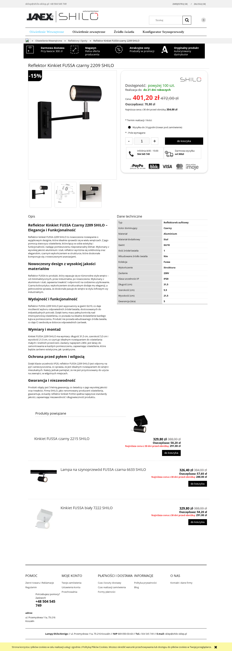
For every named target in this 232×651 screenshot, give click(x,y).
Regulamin (31, 587)
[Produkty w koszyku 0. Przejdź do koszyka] (200, 20)
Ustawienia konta (71, 587)
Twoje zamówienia (71, 582)
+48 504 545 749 (58, 3)
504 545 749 (147, 633)
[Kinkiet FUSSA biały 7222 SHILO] (43, 519)
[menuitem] (46, 32)
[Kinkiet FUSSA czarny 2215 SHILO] (139, 424)
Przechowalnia (69, 591)
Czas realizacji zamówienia (112, 587)
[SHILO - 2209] (40, 193)
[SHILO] (190, 79)
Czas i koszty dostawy (109, 582)
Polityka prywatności (145, 582)
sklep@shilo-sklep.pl (37, 3)
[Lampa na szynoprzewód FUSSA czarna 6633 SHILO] (43, 481)
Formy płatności (106, 591)
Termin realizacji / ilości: (138, 120)
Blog (136, 587)
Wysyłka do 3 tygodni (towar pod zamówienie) (157, 127)
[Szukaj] (187, 20)
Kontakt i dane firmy (181, 582)
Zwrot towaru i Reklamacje (39, 582)
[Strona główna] (63, 17)
